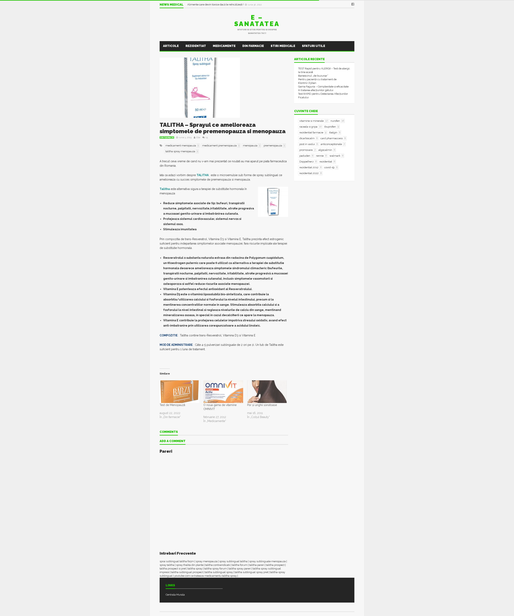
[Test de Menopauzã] (179, 391)
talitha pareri (256, 564)
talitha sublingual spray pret (251, 572)
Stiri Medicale (283, 46)
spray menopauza (206, 561)
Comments (169, 432)
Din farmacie (253, 46)
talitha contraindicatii (217, 564)
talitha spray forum (215, 568)
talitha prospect (275, 564)
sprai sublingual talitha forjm (177, 561)
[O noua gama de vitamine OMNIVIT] (223, 391)
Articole (171, 46)
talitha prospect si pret (173, 568)
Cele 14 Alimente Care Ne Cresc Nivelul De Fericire (217, 4)
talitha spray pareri (240, 568)
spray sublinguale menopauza (267, 561)
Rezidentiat (196, 46)
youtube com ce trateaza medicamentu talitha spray (205, 575)
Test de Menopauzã (172, 405)
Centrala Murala (175, 594)
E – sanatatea (257, 20)
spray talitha (167, 564)
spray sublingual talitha (233, 561)
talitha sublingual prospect (187, 572)
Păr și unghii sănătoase (262, 405)
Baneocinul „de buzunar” (313, 75)
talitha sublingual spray (219, 572)
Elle (198, 137)
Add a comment (173, 441)
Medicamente (224, 46)
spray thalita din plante (189, 564)
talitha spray (195, 568)
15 (207, 137)
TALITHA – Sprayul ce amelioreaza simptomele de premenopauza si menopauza (223, 128)
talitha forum (239, 564)
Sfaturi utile (313, 46)
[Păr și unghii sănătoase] (267, 391)
